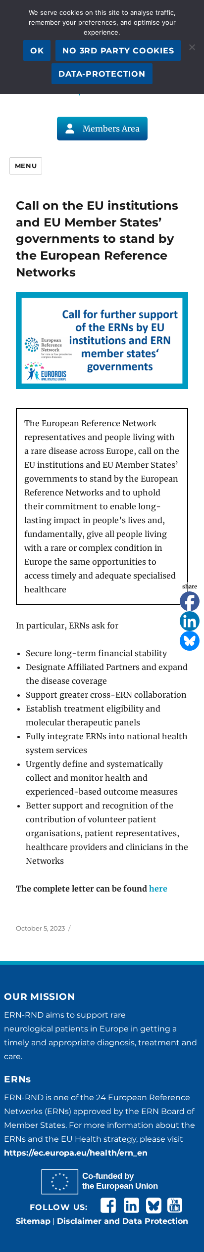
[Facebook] (190, 601)
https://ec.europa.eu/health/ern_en (76, 1153)
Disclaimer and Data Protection (122, 1221)
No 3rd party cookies (118, 50)
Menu (26, 166)
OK (37, 50)
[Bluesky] (190, 641)
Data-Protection (101, 74)
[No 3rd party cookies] (192, 47)
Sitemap (33, 1221)
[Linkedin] (190, 621)
